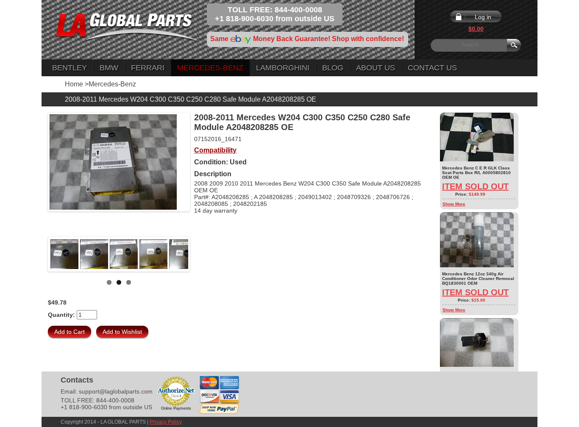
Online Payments (176, 408)
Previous (36, 254)
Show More (454, 204)
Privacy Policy (166, 422)
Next (200, 254)
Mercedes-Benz (210, 68)
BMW (109, 68)
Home (74, 84)
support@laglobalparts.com (116, 391)
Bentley (69, 68)
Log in (483, 17)
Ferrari (147, 68)
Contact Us (432, 68)
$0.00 (476, 28)
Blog (332, 68)
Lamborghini (282, 68)
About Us (375, 68)
